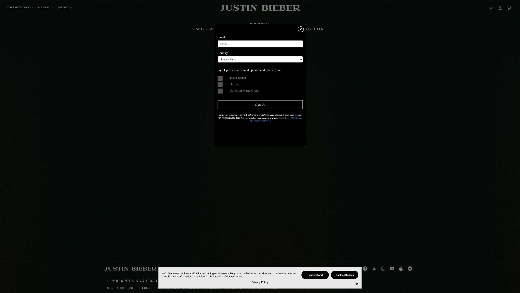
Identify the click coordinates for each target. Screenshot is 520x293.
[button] (300, 29)
